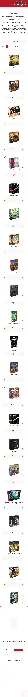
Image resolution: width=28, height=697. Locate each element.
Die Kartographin (14, 374)
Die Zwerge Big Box (14, 451)
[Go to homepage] (14, 2)
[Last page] (17, 46)
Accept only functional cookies (14, 660)
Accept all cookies (18, 649)
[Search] (14, 5)
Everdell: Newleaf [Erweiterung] (14, 144)
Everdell (14, 67)
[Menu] (2, 5)
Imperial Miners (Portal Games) (14, 400)
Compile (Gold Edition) (14, 425)
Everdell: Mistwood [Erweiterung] (14, 553)
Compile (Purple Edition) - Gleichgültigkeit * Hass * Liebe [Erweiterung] (14, 350)
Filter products (15, 41)
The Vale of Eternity (14, 246)
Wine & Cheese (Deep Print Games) (14, 579)
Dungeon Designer (14, 297)
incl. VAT (13, 73)
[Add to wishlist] (23, 65)
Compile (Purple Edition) (14, 195)
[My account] (22, 5)
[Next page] (15, 46)
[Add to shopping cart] (23, 73)
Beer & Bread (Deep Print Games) (14, 93)
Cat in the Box (14, 118)
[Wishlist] (18, 5)
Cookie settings (9, 649)
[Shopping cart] (25, 5)
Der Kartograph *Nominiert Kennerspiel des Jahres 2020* (14, 272)
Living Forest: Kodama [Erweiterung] (14, 323)
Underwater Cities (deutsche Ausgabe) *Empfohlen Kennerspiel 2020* (14, 503)
